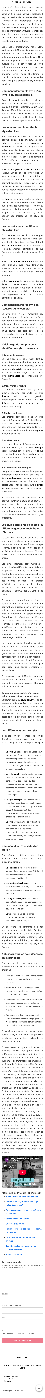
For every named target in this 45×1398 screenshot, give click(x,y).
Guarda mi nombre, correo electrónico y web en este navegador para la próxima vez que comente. (22, 1333)
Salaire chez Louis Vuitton (18, 1219)
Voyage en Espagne (12, 1381)
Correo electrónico (11, 1305)
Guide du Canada (11, 1379)
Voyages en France (21, 2)
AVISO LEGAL (22, 1357)
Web (3, 1317)
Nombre (6, 1294)
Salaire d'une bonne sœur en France (22, 1196)
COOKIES (8, 1365)
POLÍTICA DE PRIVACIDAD (23, 1365)
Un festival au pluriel (15, 1224)
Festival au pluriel (14, 1254)
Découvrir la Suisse (12, 1376)
